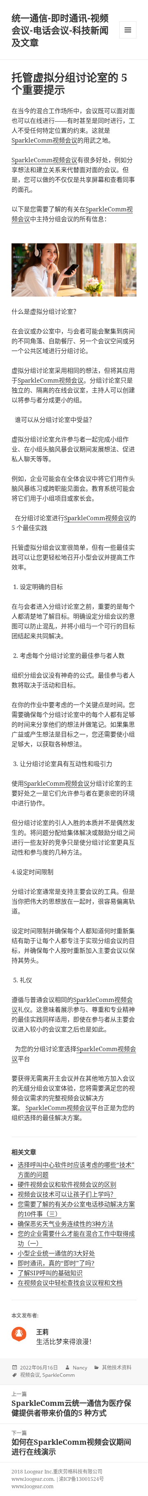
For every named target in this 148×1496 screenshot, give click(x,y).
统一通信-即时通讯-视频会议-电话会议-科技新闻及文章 (60, 29)
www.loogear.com (32, 1486)
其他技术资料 (117, 1367)
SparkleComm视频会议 (44, 140)
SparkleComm (58, 1374)
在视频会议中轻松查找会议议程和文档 (70, 1282)
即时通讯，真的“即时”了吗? (56, 1263)
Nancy (80, 1367)
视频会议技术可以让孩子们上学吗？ (67, 1194)
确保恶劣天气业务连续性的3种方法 (65, 1223)
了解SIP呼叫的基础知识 (50, 1273)
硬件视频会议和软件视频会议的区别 (67, 1184)
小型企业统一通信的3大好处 (56, 1253)
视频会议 (30, 1374)
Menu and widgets (128, 38)
